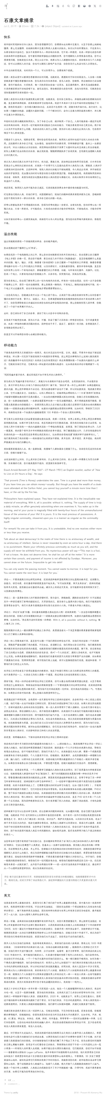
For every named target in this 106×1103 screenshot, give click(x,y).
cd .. (11, 1080)
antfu (15, 1093)
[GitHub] (73, 6)
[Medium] (89, 6)
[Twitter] (95, 6)
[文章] (47, 6)
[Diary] (79, 6)
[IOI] (63, 6)
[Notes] (58, 6)
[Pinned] (52, 6)
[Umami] (84, 6)
